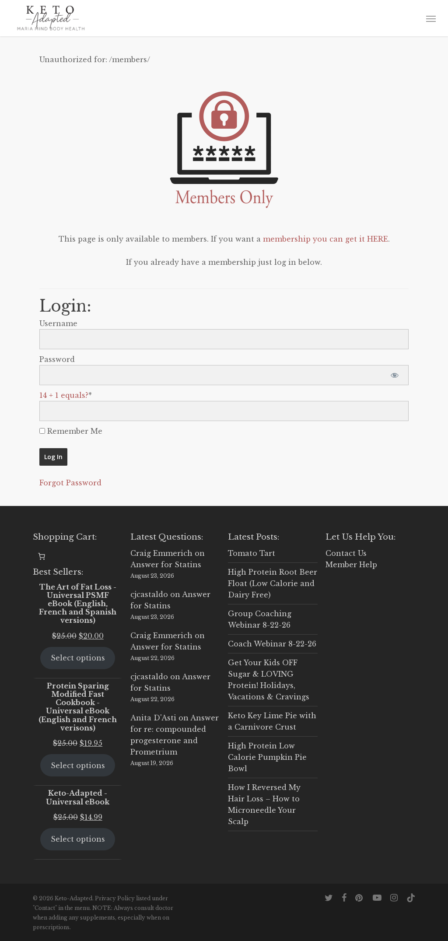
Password (57, 359)
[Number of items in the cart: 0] (41, 556)
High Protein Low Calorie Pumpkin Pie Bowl (267, 757)
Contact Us (346, 553)
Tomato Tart (251, 553)
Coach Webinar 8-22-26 (272, 643)
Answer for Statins (165, 564)
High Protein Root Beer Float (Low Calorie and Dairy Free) (272, 583)
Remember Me (73, 431)
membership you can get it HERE (325, 239)
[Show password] (394, 375)
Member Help (351, 564)
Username (58, 323)
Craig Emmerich (161, 553)
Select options (78, 657)
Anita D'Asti (153, 717)
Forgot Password (70, 482)
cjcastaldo (149, 594)
